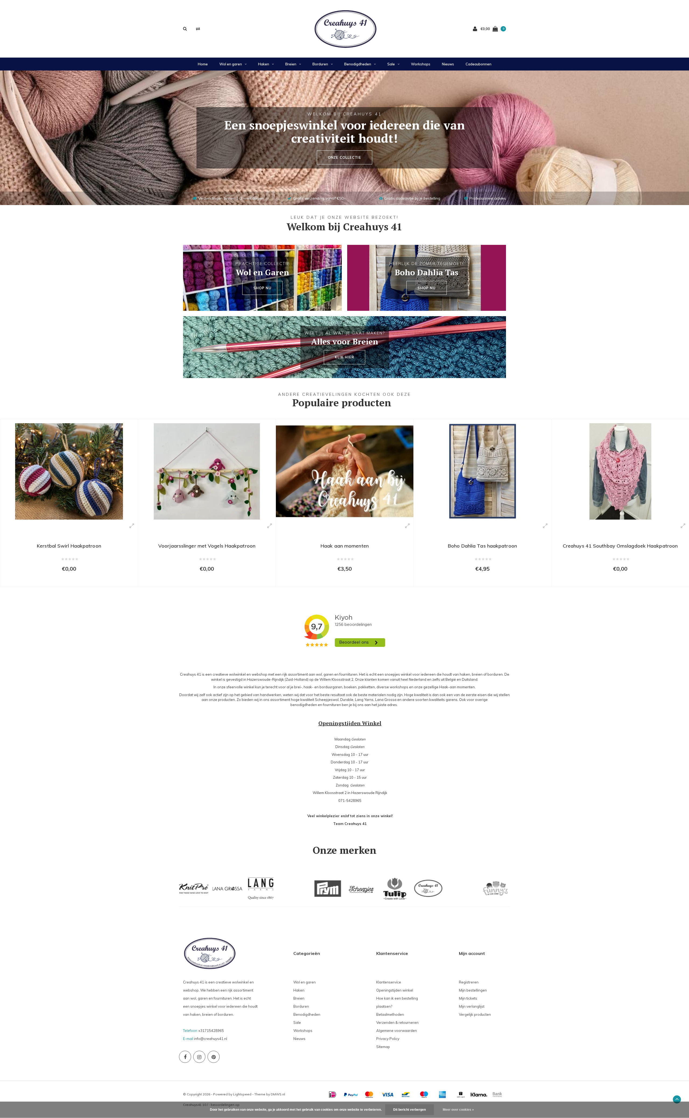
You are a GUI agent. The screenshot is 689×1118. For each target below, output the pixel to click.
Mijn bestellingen (473, 990)
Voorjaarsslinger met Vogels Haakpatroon (69, 546)
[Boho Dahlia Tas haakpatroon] (345, 471)
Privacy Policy (387, 1038)
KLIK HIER (344, 357)
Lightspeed (242, 1094)
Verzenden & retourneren (397, 1022)
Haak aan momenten (207, 546)
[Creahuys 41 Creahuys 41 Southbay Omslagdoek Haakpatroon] (482, 471)
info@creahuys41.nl (210, 1038)
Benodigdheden (357, 64)
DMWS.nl (278, 1094)
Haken (263, 64)
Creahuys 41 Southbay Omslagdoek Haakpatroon (482, 546)
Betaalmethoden (390, 1014)
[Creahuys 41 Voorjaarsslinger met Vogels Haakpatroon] (69, 471)
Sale (391, 64)
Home (203, 64)
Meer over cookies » (458, 1110)
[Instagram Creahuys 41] (199, 1057)
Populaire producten (341, 402)
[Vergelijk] (198, 28)
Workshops (420, 64)
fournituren (332, 705)
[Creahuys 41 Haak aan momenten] (207, 471)
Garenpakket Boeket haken (620, 546)
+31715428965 (211, 1030)
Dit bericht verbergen (409, 1110)
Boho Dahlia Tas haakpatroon (344, 546)
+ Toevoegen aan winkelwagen (66, 580)
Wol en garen (230, 64)
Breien (290, 64)
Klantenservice (388, 982)
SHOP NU (262, 288)
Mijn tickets (468, 998)
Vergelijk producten (475, 1014)
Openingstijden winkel (394, 990)
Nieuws (448, 64)
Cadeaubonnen (478, 64)
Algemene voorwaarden (396, 1030)
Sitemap (383, 1047)
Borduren (320, 64)
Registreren (469, 982)
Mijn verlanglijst (471, 1006)
